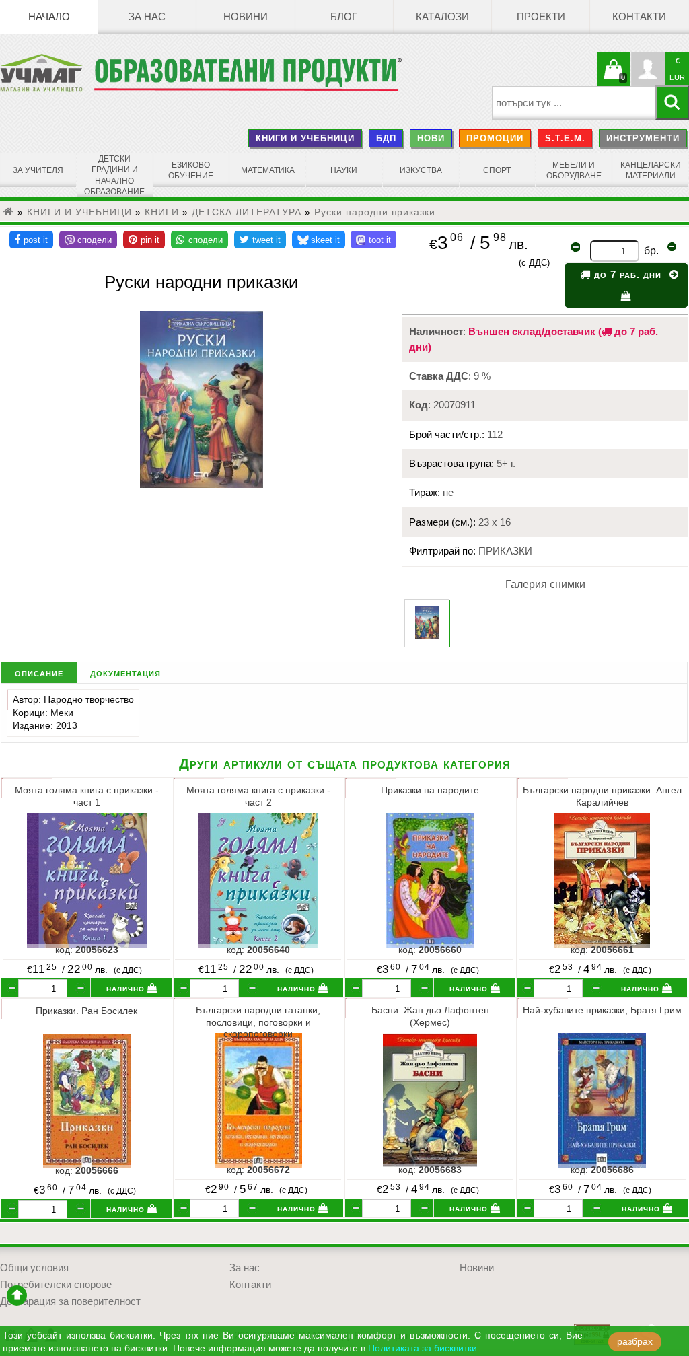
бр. (651, 250)
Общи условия (34, 1267)
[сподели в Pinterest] (144, 239)
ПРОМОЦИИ (494, 138)
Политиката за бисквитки (422, 1348)
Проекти (541, 16)
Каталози (442, 16)
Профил (648, 69)
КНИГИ (162, 212)
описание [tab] (39, 672)
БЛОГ (343, 16)
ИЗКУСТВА (421, 170)
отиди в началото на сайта (17, 1295)
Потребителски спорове (56, 1284)
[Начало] (8, 212)
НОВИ (431, 138)
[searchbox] (573, 103)
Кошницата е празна (613, 77)
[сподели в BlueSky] (318, 239)
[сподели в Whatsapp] (199, 239)
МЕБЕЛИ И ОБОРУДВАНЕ (574, 170)
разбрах (635, 1341)
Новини (245, 16)
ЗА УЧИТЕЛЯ (38, 170)
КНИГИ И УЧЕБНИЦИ (305, 138)
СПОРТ (497, 170)
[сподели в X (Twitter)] (260, 239)
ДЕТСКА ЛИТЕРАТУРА (246, 212)
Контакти (639, 16)
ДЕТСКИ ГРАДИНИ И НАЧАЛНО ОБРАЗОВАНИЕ (114, 175)
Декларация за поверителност (70, 1301)
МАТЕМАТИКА (268, 170)
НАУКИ (343, 170)
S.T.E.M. (565, 138)
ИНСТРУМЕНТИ (643, 138)
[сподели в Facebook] (31, 239)
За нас (147, 16)
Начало (49, 16)
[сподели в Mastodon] (373, 239)
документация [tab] (125, 672)
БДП (386, 138)
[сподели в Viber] (88, 239)
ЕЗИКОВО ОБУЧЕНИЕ (190, 170)
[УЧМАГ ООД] (47, 72)
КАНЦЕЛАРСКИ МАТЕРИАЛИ (650, 170)
